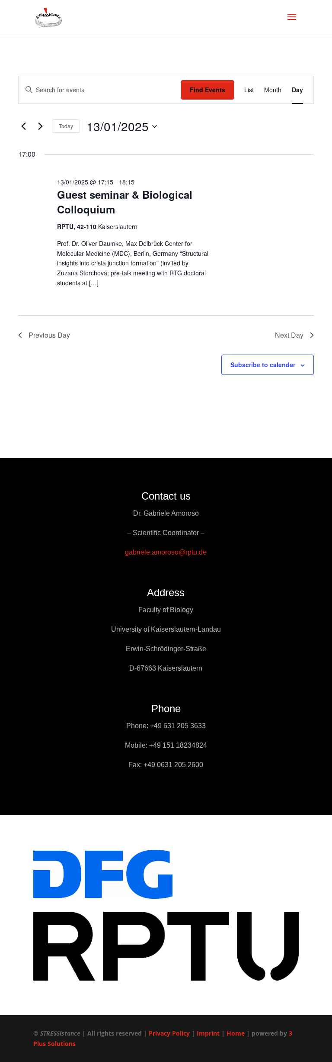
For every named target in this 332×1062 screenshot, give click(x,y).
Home (236, 1033)
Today (66, 125)
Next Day (289, 335)
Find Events (207, 89)
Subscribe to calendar (262, 364)
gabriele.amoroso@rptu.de (166, 552)
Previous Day (49, 335)
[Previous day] (23, 126)
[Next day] (40, 126)
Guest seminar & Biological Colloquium (124, 201)
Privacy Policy (169, 1033)
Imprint (208, 1033)
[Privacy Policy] (191, 1033)
